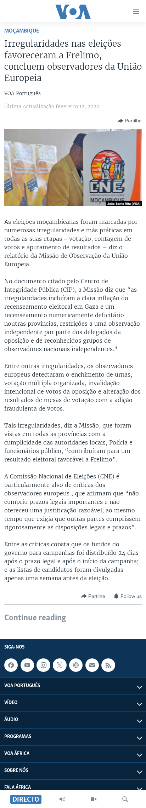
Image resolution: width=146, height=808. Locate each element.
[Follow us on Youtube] (27, 665)
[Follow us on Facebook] (11, 665)
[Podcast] (76, 665)
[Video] (93, 799)
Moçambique (21, 31)
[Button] (130, 121)
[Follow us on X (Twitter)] (59, 665)
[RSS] (108, 665)
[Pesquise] (125, 799)
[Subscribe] (92, 665)
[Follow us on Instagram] (43, 665)
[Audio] (62, 799)
